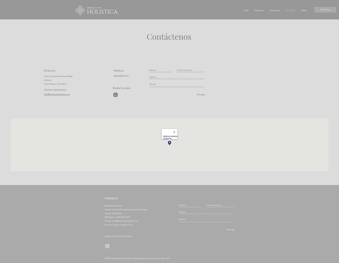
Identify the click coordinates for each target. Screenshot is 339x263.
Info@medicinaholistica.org (57, 94)
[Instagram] (115, 94)
